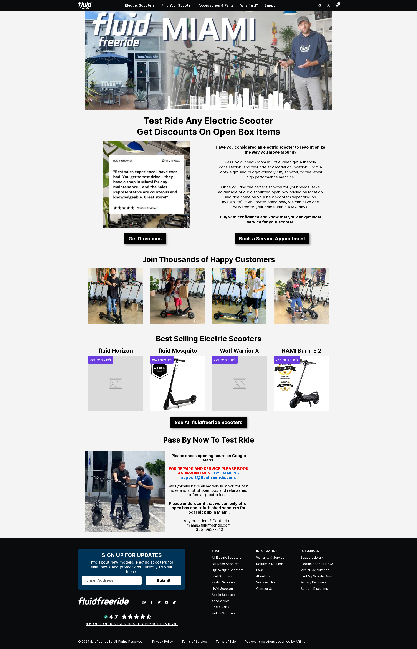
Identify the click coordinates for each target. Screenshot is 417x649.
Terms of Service (194, 641)
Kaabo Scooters (224, 582)
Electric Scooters (140, 5)
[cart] (337, 6)
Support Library (312, 557)
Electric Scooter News (317, 564)
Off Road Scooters (225, 564)
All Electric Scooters (226, 557)
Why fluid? (249, 5)
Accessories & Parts (216, 5)
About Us (263, 576)
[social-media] (144, 602)
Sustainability (266, 582)
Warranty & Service (270, 557)
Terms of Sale (226, 641)
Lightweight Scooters (227, 570)
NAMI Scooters (223, 588)
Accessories (221, 601)
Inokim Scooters (223, 613)
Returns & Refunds (269, 564)
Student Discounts (314, 588)
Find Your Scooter (176, 5)
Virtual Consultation (315, 570)
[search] (320, 6)
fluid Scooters (222, 576)
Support (271, 5)
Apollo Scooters (223, 594)
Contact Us (264, 588)
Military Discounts (314, 582)
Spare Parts (220, 607)
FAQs (260, 570)
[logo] (85, 5)
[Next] (196, 380)
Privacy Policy (162, 641)
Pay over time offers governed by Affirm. (275, 641)
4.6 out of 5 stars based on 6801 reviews (132, 624)
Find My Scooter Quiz (317, 576)
